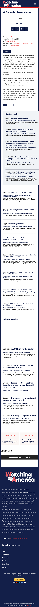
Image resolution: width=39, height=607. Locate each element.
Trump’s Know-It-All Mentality (21, 289)
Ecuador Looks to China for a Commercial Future (19, 366)
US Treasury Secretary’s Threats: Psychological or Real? (20, 173)
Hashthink (30, 606)
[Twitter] (17, 29)
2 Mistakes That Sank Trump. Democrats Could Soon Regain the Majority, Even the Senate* (20, 143)
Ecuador (10, 105)
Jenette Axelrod (15, 45)
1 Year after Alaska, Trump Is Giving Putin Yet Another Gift (20, 131)
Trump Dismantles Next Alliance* (22, 192)
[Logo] (17, 3)
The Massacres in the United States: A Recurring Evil (19, 399)
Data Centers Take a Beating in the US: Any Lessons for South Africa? (21, 159)
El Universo (14, 37)
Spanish (17, 43)
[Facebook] (13, 29)
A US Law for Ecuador (23, 349)
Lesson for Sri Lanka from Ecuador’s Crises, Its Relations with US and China (18, 385)
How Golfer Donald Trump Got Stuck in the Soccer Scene (18, 304)
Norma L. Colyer (28, 43)
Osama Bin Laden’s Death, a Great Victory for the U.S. (29, 441)
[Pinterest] (22, 29)
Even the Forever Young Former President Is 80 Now (18, 273)
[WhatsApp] (26, 29)
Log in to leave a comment (19, 457)
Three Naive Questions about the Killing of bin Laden (9, 441)
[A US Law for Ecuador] (19, 334)
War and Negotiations (19, 118)
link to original (10, 41)
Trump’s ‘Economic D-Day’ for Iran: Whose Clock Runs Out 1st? (17, 239)
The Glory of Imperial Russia (23, 415)
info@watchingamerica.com (19, 538)
